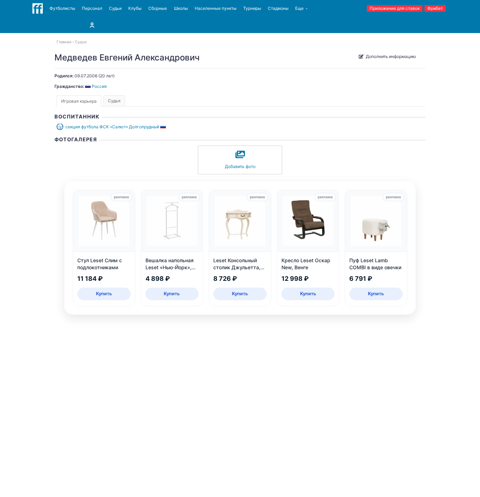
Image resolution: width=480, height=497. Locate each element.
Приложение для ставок (395, 8)
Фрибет (435, 8)
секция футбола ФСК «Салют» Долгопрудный (112, 126)
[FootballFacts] (37, 8)
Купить (104, 293)
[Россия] (163, 126)
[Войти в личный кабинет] (92, 25)
